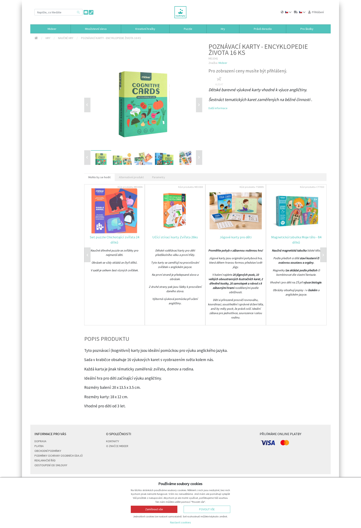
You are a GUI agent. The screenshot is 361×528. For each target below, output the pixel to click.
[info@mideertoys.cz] (86, 12)
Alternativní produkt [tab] (131, 177)
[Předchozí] (87, 105)
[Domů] (36, 38)
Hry (48, 38)
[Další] (199, 157)
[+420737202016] (91, 12)
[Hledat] (78, 12)
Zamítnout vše (154, 509)
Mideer (223, 63)
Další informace (218, 108)
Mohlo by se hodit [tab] (99, 177)
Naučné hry (65, 38)
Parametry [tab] (158, 177)
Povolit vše (207, 509)
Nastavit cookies (180, 522)
